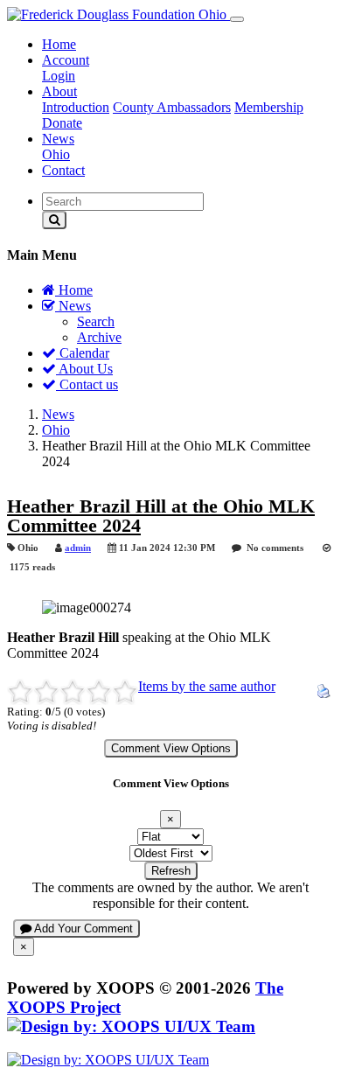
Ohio (56, 154)
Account (65, 59)
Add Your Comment (82, 928)
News (58, 138)
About (59, 91)
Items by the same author (206, 686)
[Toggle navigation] (237, 19)
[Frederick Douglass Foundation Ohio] (118, 14)
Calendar (82, 353)
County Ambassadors (172, 107)
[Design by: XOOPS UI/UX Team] (131, 1026)
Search (96, 321)
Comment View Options (171, 748)
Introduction (75, 107)
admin (78, 547)
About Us (84, 368)
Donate (62, 122)
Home (59, 44)
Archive (99, 337)
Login (58, 75)
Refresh (171, 870)
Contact (63, 170)
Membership (268, 107)
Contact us (87, 384)
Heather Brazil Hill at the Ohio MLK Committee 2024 (161, 516)
